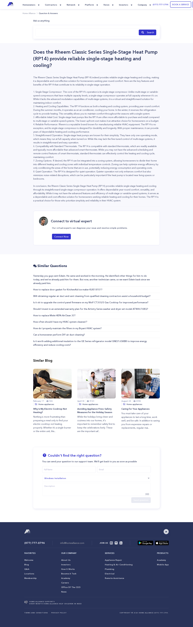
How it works (68, 569)
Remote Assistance (114, 578)
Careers (65, 582)
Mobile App (163, 564)
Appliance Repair (113, 560)
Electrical (109, 573)
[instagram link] (116, 543)
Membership (30, 578)
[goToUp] (166, 531)
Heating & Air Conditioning (119, 564)
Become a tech (68, 573)
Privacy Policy (58, 613)
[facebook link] (111, 543)
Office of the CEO (70, 587)
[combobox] (87, 32)
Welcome (28, 560)
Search (150, 32)
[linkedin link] (121, 543)
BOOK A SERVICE (180, 4)
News (64, 591)
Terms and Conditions (36, 613)
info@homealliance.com (72, 543)
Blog (26, 564)
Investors (66, 564)
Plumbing (109, 569)
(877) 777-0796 (160, 4)
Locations (29, 573)
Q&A (26, 569)
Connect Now (61, 236)
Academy (65, 578)
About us (66, 560)
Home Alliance (29, 13)
